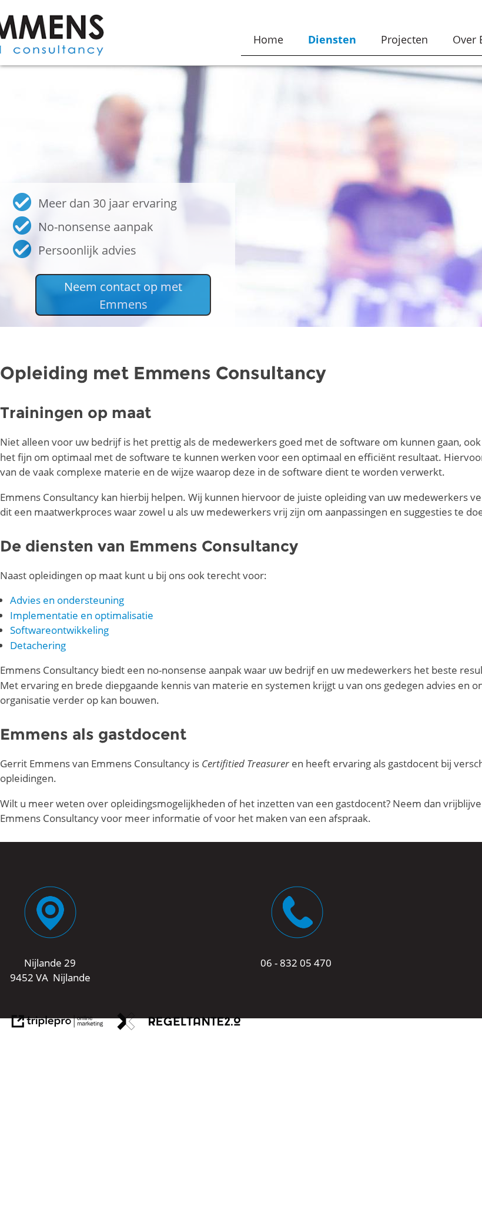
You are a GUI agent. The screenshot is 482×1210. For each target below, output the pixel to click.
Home (268, 39)
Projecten (404, 39)
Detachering (38, 645)
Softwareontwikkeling (59, 630)
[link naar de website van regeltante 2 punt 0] (179, 1023)
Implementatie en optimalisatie (81, 615)
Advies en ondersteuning (67, 600)
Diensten (332, 39)
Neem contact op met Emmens (123, 295)
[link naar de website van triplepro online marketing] (57, 1023)
